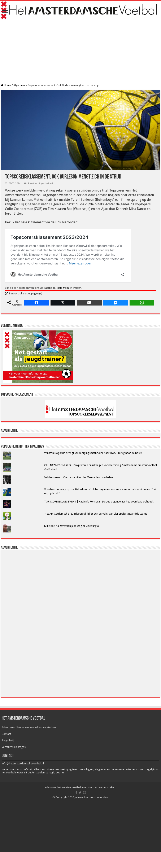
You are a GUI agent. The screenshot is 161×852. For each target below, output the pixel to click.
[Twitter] (80, 792)
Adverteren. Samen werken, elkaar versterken (29, 727)
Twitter (77, 287)
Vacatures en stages (14, 746)
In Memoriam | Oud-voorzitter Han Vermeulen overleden (78, 477)
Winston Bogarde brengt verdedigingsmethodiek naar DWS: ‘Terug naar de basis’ (93, 452)
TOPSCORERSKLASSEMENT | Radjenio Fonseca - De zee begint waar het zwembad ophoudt (98, 501)
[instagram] (84, 792)
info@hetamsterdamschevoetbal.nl (23, 763)
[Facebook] (76, 792)
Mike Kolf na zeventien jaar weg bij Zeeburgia (71, 525)
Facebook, (50, 287)
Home (7, 85)
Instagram (63, 287)
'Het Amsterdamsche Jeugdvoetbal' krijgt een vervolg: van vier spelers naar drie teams (95, 513)
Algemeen (19, 85)
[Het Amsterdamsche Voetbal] (80, 10)
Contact (6, 733)
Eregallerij (8, 740)
